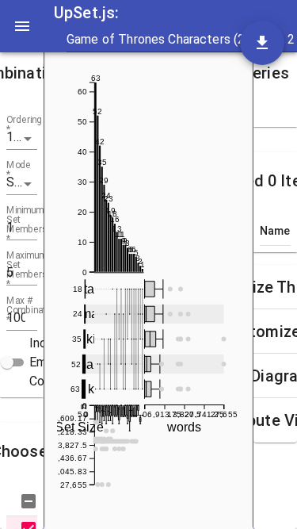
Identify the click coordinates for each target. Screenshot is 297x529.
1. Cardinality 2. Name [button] (22, 136)
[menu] (22, 26)
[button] (22, 73)
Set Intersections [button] (22, 182)
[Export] (262, 43)
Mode (18, 170)
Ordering (24, 125)
